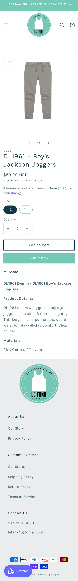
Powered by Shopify (48, 574)
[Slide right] (48, 143)
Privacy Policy (19, 438)
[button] (6, 25)
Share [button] (13, 272)
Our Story (16, 428)
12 (10, 210)
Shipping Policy (21, 477)
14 (26, 210)
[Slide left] (29, 143)
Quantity (9, 219)
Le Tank (33, 574)
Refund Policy (19, 487)
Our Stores (17, 467)
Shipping (8, 180)
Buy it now (39, 258)
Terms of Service (22, 497)
